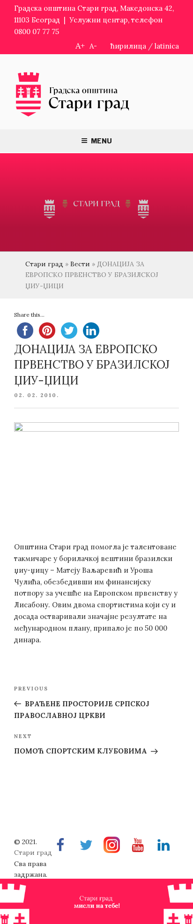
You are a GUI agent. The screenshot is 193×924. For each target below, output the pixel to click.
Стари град (44, 264)
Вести (80, 264)
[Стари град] (72, 115)
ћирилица (128, 46)
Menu (101, 141)
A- (93, 46)
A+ (80, 45)
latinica (167, 46)
